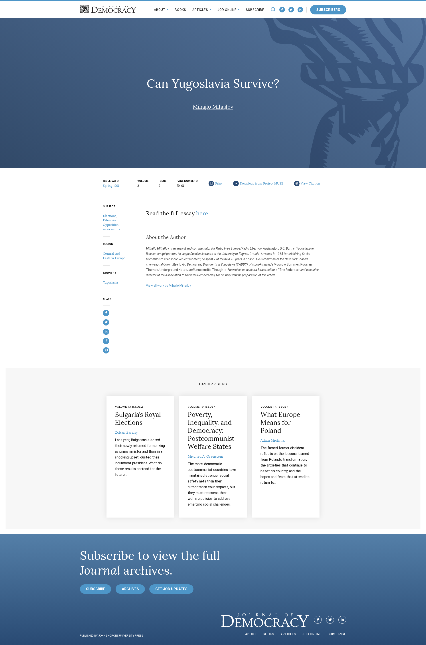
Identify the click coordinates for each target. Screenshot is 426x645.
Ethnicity (109, 220)
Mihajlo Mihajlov (213, 106)
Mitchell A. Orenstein (205, 456)
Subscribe (255, 10)
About (160, 10)
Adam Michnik (272, 440)
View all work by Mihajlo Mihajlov (168, 285)
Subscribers (328, 10)
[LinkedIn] (300, 9)
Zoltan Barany (126, 432)
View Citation (310, 183)
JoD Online (227, 10)
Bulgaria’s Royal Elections (138, 419)
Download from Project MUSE (261, 183)
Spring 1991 (111, 186)
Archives (130, 589)
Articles (200, 10)
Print (218, 183)
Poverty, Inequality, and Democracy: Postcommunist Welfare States (211, 431)
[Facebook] (282, 9)
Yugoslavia (110, 282)
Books (180, 10)
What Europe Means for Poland (280, 423)
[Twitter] (291, 9)
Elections (109, 216)
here (202, 213)
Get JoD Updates (171, 589)
